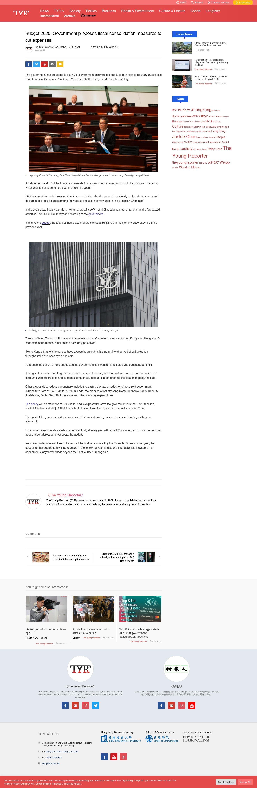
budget (226, 116)
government (182, 131)
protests (196, 142)
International (49, 15)
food (174, 131)
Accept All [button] (245, 782)
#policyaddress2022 (186, 116)
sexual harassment (210, 142)
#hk (174, 109)
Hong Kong (218, 131)
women (175, 167)
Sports (196, 10)
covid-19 (206, 121)
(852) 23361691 (54, 757)
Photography (177, 142)
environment (223, 126)
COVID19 (217, 121)
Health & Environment (137, 10)
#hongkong (201, 109)
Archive (69, 15)
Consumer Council (192, 121)
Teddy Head (214, 149)
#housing (216, 110)
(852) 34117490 (53, 751)
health (198, 131)
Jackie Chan (184, 136)
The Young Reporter (203, 69)
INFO (183, 2)
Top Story (203, 162)
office (205, 137)
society (186, 148)
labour (200, 137)
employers (211, 126)
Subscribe (244, 2)
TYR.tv (59, 10)
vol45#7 (213, 162)
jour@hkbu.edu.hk (50, 763)
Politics (91, 10)
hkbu (204, 131)
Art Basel (217, 116)
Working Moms (189, 167)
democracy (188, 126)
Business (109, 10)
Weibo (224, 162)
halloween (191, 131)
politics (188, 142)
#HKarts (184, 109)
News (44, 10)
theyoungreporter (185, 162)
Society (75, 10)
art (209, 116)
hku (209, 131)
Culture (177, 126)
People (220, 136)
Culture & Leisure (172, 10)
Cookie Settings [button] (226, 782)
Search (199, 2)
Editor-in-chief (199, 126)
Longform (213, 10)
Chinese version (220, 2)
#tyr (204, 116)
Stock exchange (199, 149)
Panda (211, 137)
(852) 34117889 (70, 751)
